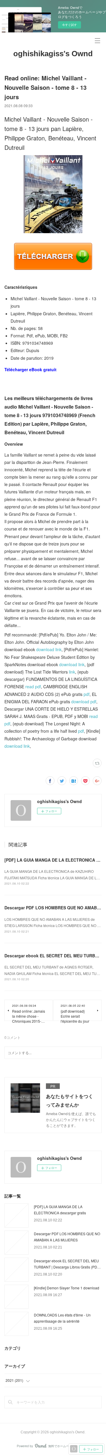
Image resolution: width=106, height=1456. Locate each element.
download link (49, 649)
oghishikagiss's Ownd (53, 53)
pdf (87, 694)
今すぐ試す (69, 25)
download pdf (83, 701)
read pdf (33, 686)
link (72, 672)
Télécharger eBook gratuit (30, 369)
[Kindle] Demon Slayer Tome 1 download (66, 1287)
